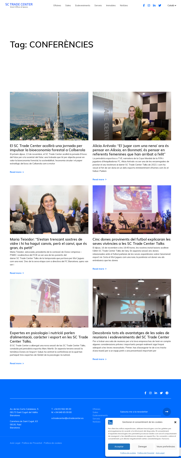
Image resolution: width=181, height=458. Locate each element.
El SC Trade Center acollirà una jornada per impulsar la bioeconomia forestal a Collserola (47, 148)
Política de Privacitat (145, 453)
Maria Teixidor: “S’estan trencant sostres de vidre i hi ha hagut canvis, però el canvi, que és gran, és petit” (48, 243)
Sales (95, 412)
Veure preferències (166, 446)
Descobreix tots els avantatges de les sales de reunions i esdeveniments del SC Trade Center (131, 335)
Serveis (96, 418)
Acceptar (119, 446)
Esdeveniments (100, 415)
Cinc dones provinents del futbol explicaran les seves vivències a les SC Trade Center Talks (132, 241)
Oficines (96, 409)
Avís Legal (160, 453)
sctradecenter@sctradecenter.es (67, 418)
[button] (175, 422)
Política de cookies (128, 453)
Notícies (97, 421)
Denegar (142, 446)
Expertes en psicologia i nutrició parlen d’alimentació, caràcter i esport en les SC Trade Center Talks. (49, 337)
